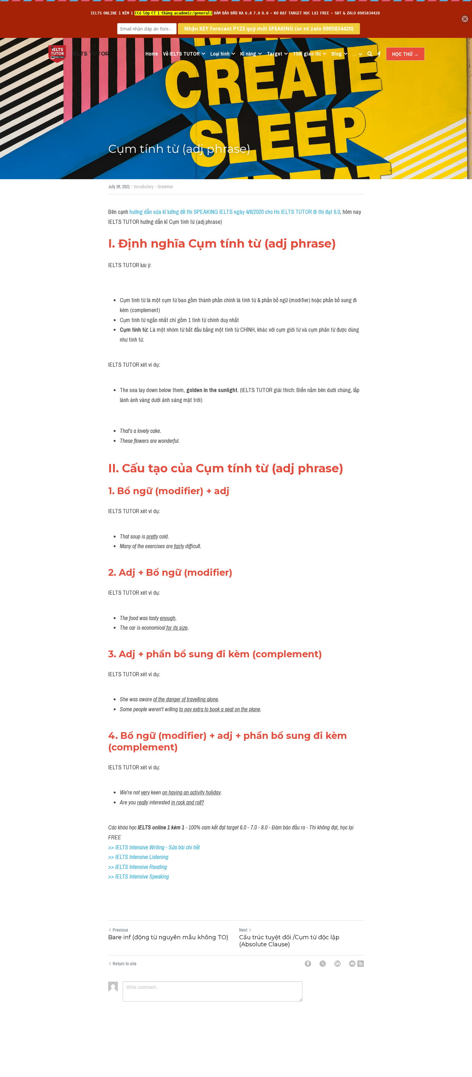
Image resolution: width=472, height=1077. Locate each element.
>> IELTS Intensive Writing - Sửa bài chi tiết (154, 847)
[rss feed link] (360, 963)
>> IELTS (118, 876)
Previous (120, 930)
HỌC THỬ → (405, 53)
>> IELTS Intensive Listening (138, 857)
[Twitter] (322, 963)
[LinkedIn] (337, 963)
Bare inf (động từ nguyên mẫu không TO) (168, 937)
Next (243, 930)
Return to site (124, 964)
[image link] (57, 53)
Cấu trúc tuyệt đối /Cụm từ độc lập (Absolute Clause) (289, 941)
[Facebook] (308, 963)
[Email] (352, 963)
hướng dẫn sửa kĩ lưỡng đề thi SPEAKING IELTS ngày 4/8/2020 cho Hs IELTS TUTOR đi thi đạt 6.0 (234, 212)
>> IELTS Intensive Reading (137, 867)
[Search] (369, 54)
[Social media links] (379, 54)
